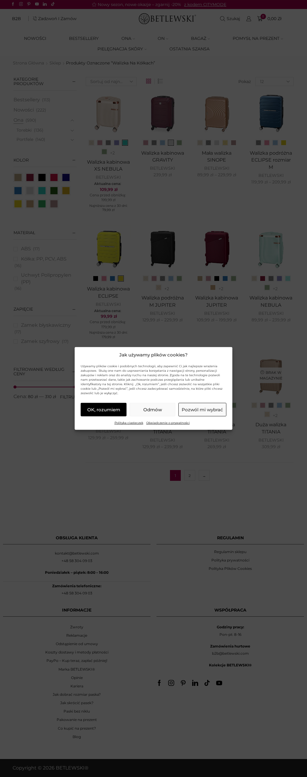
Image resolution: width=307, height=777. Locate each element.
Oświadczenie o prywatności (168, 423)
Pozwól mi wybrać (202, 409)
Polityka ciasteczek (129, 423)
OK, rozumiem (103, 409)
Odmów (152, 409)
